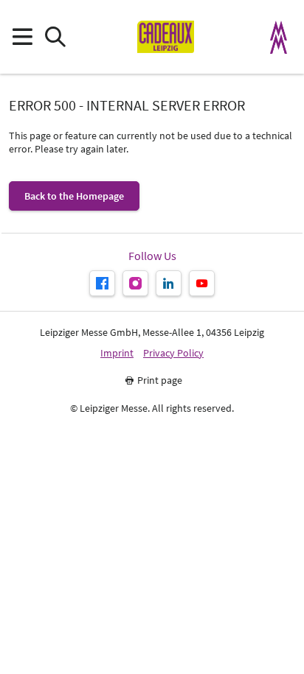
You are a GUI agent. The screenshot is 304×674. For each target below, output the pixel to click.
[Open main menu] (22, 37)
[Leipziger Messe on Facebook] (102, 283)
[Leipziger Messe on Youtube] (202, 283)
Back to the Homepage (74, 196)
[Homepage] (165, 37)
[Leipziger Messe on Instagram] (135, 283)
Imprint (117, 353)
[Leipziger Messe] (279, 37)
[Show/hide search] (55, 37)
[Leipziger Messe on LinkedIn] (169, 283)
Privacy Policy (173, 353)
